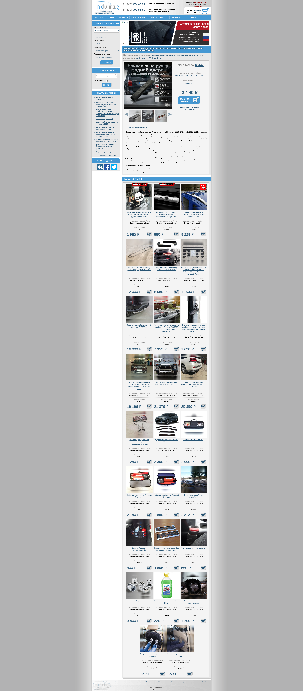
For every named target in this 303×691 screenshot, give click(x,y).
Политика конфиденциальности (183, 682)
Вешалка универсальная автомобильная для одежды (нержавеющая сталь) (139, 442)
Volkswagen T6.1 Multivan (149, 58)
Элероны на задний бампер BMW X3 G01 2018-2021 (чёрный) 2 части (166, 270)
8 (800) (134, 3)
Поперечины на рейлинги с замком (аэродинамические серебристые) (193, 214)
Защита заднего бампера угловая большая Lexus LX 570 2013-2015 (193, 384)
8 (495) (134, 10)
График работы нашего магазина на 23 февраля (105, 128)
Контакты (191, 17)
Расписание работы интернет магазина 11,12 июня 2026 (107, 140)
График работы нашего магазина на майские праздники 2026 (105, 147)
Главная (98, 17)
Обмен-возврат (151, 682)
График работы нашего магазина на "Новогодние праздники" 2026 (105, 134)
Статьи (117, 682)
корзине (197, 10)
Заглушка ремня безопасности (193, 548)
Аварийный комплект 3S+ (193, 440)
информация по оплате (189, 107)
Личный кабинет (159, 17)
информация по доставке (190, 109)
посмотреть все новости (109, 155)
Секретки (139, 601)
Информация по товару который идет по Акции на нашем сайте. (106, 105)
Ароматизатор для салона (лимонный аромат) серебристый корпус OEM (166, 214)
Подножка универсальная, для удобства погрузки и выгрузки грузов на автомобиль (139, 214)
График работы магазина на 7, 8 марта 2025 (107, 123)
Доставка (123, 17)
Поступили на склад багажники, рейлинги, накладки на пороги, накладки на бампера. (107, 113)
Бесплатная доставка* (104, 119)
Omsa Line (189, 83)
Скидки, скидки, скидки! (105, 152)
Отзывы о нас (138, 17)
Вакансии (177, 17)
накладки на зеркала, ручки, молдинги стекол (175, 55)
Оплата (110, 17)
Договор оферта (128, 682)
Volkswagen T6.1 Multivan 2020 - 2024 (190, 75)
